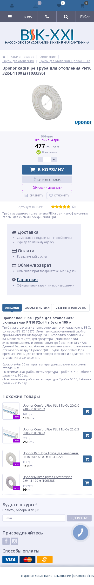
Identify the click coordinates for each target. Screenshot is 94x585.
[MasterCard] (27, 559)
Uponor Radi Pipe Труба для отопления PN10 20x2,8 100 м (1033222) (51, 455)
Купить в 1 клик (48, 179)
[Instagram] (14, 541)
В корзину (51, 169)
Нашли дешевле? (49, 187)
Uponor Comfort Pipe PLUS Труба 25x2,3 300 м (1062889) (51, 431)
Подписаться (79, 518)
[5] (68, 207)
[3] (61, 207)
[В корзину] (87, 411)
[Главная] (3, 57)
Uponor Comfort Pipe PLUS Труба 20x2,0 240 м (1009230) (51, 407)
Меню (28, 16)
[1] (53, 207)
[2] (57, 207)
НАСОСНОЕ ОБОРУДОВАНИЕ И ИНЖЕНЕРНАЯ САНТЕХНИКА (47, 42)
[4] (65, 207)
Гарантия (27, 279)
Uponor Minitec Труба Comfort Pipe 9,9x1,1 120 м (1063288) (47, 479)
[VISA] (10, 559)
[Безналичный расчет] (45, 559)
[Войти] (12, 5)
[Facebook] (6, 541)
